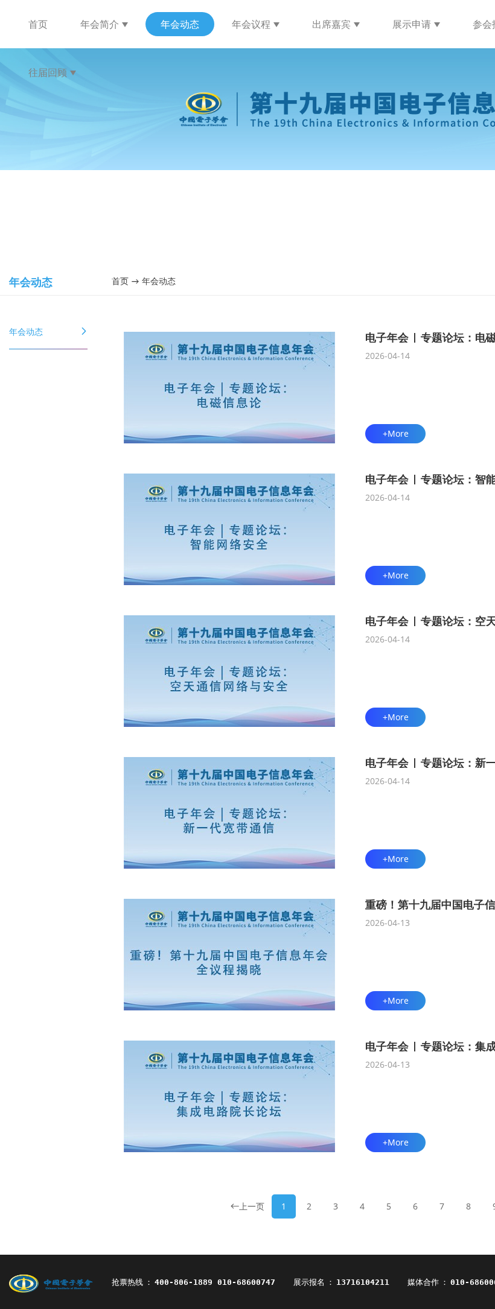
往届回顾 (47, 72)
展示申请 (411, 24)
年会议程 (251, 24)
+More (396, 433)
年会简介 (99, 24)
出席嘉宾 (331, 24)
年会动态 (180, 24)
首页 (38, 24)
